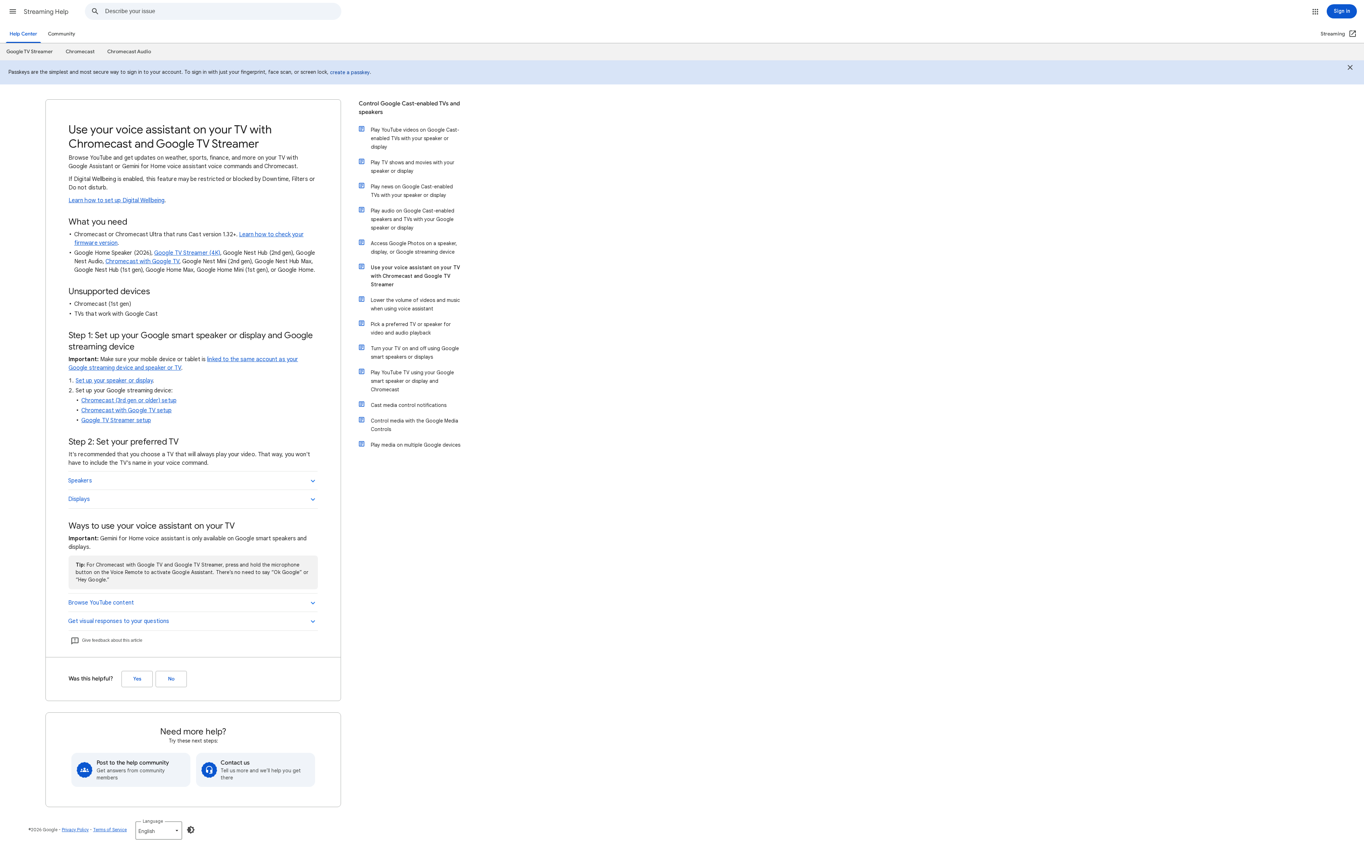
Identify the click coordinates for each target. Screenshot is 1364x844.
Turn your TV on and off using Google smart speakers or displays (415, 352)
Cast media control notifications (408, 405)
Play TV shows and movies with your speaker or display (412, 166)
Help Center (23, 34)
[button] (12, 11)
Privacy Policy (75, 829)
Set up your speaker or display (114, 380)
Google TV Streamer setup (116, 420)
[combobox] (223, 11)
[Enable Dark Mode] (190, 829)
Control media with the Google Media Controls (414, 425)
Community (61, 34)
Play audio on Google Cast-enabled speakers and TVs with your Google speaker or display (412, 219)
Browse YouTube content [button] (101, 602)
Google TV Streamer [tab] (29, 52)
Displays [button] (79, 499)
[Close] (1350, 68)
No (171, 679)
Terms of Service (110, 829)
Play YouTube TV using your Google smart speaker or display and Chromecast (412, 381)
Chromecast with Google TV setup (126, 410)
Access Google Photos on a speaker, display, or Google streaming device (414, 247)
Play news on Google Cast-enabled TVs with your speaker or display (412, 190)
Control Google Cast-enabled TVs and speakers (409, 108)
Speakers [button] (80, 480)
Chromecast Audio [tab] (129, 52)
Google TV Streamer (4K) (187, 252)
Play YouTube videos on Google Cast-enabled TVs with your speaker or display (415, 138)
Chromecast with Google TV (142, 261)
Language (153, 821)
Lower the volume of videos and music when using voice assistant (415, 304)
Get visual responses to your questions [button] (118, 621)
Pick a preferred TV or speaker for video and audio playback (411, 328)
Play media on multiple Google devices (415, 445)
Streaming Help (46, 12)
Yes (137, 679)
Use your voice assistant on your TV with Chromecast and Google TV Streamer (415, 276)
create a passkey (350, 72)
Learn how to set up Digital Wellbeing (116, 200)
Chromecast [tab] (80, 52)
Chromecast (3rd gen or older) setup (129, 400)
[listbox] (158, 830)
